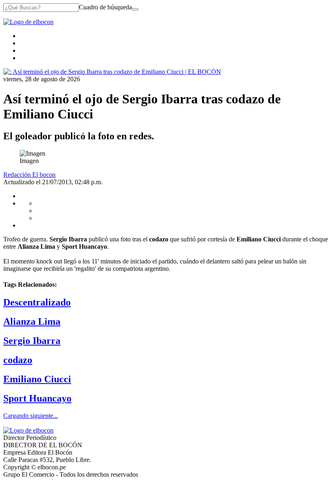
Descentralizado (37, 302)
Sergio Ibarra (31, 340)
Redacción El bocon (29, 174)
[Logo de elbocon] (28, 21)
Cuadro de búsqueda (105, 7)
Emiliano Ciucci (37, 379)
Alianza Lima (31, 321)
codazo (17, 360)
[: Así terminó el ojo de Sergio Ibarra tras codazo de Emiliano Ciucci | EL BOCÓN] (112, 71)
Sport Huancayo (37, 398)
